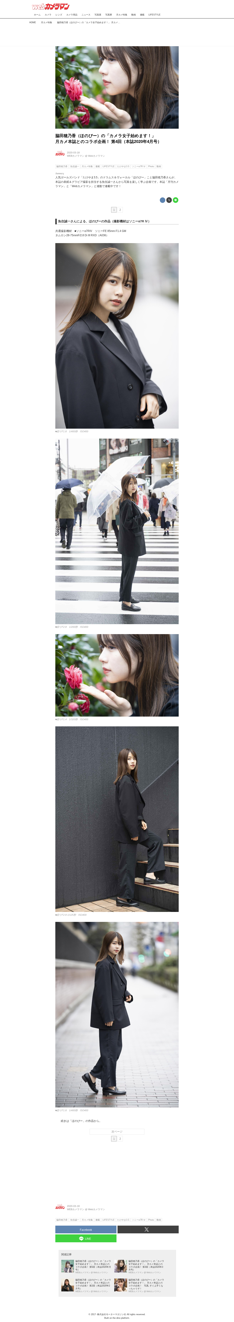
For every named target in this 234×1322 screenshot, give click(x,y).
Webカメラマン (96, 155)
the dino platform (121, 1318)
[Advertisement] (117, 34)
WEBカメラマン (75, 155)
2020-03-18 (73, 152)
